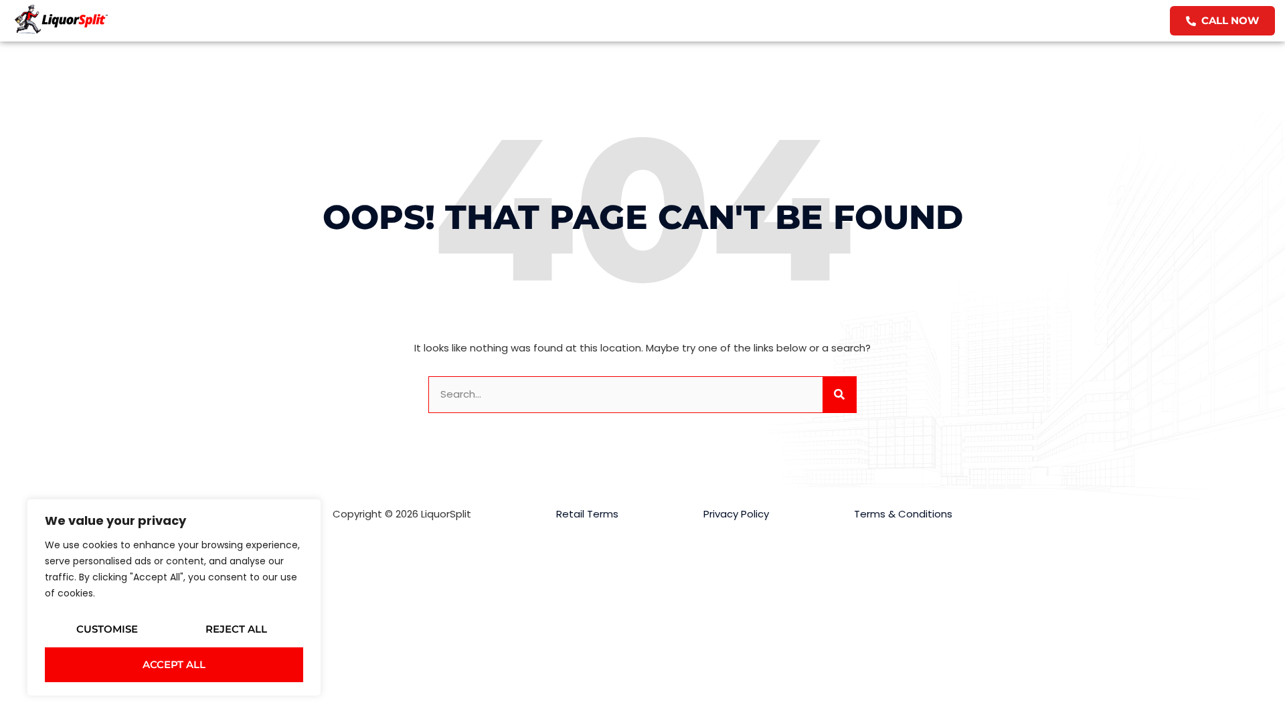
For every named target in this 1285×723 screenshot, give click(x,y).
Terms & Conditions (903, 514)
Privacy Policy (736, 514)
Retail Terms (587, 514)
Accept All (174, 664)
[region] (174, 597)
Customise (107, 629)
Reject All (236, 629)
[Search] (839, 394)
